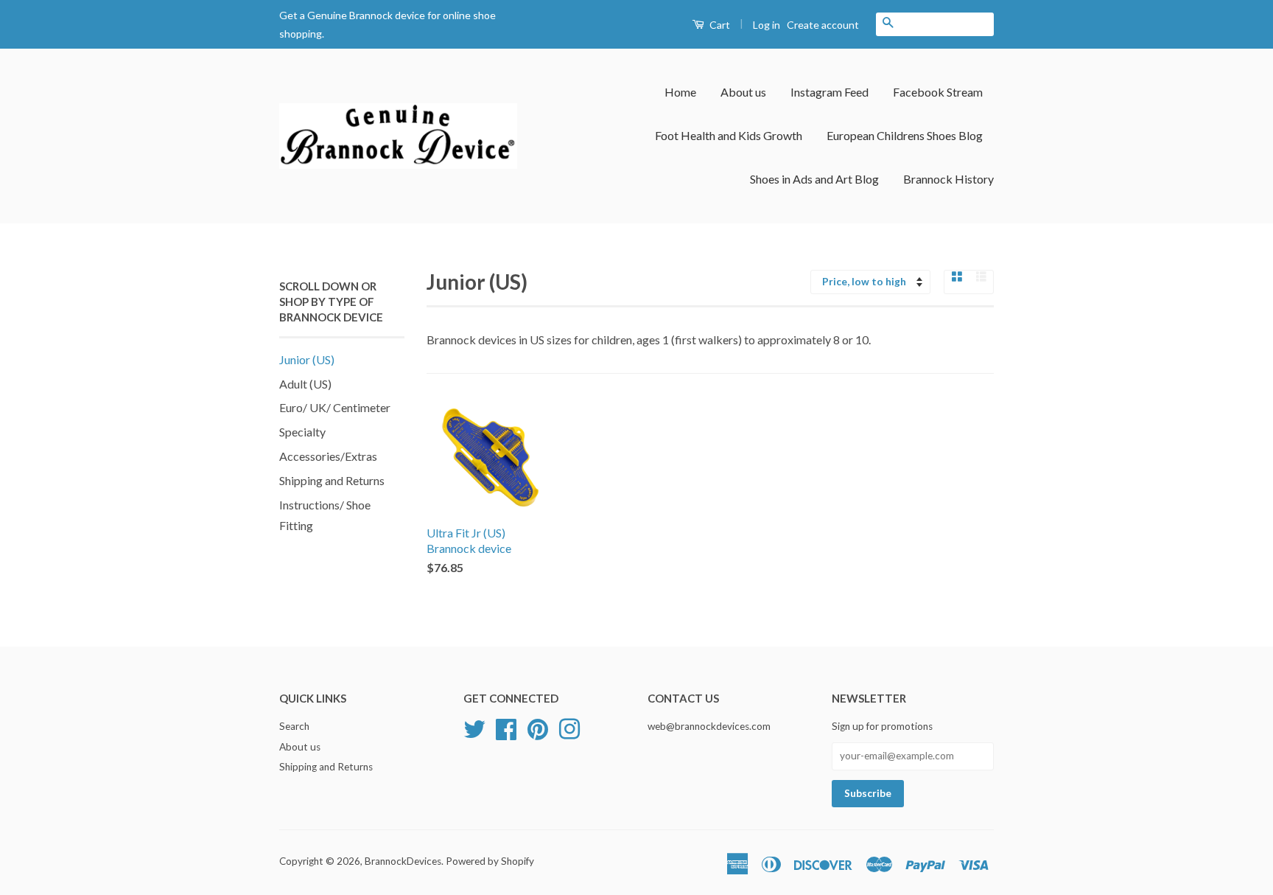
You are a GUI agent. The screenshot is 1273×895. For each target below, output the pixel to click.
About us (743, 92)
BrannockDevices (403, 861)
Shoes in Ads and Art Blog (814, 179)
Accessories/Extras (328, 456)
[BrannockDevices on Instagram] (569, 727)
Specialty (302, 432)
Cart (718, 24)
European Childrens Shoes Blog (905, 135)
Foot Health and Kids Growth (728, 135)
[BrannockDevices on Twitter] (474, 727)
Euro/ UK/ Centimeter (334, 407)
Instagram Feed (829, 92)
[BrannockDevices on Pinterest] (538, 727)
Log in (766, 24)
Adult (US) (305, 384)
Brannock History (948, 179)
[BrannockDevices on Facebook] (506, 727)
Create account (823, 24)
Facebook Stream (938, 92)
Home (680, 92)
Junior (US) (306, 359)
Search (294, 726)
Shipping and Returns (332, 480)
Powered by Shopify (490, 861)
